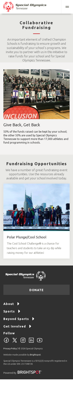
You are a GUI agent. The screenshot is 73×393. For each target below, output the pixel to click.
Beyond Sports (16, 318)
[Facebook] (6, 342)
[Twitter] (15, 342)
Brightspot (35, 354)
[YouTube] (40, 342)
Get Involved (14, 326)
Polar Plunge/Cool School (26, 237)
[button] (67, 7)
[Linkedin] (31, 342)
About (8, 303)
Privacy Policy (10, 348)
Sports (9, 311)
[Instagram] (23, 342)
